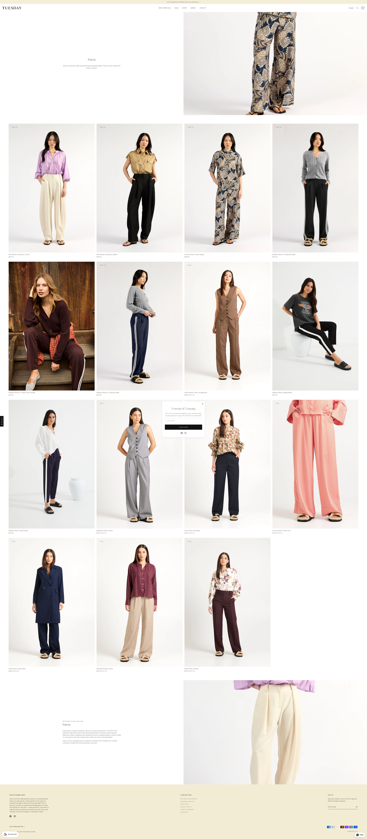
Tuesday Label (18, 831)
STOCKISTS (184, 812)
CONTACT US (352, 831)
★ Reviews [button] (2, 421)
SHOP (184, 8)
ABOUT (193, 8)
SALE (177, 8)
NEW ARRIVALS (165, 8)
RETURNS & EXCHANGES (188, 799)
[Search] (357, 8)
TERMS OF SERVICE (187, 809)
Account (351, 8)
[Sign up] (356, 807)
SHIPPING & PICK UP (187, 801)
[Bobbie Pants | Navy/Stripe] (52, 464)
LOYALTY (203, 8)
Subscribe (183, 427)
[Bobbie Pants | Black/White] (315, 326)
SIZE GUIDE (184, 804)
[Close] (203, 404)
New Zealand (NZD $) (16, 826)
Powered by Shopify (29, 831)
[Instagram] (185, 433)
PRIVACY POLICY (186, 807)
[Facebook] (182, 433)
